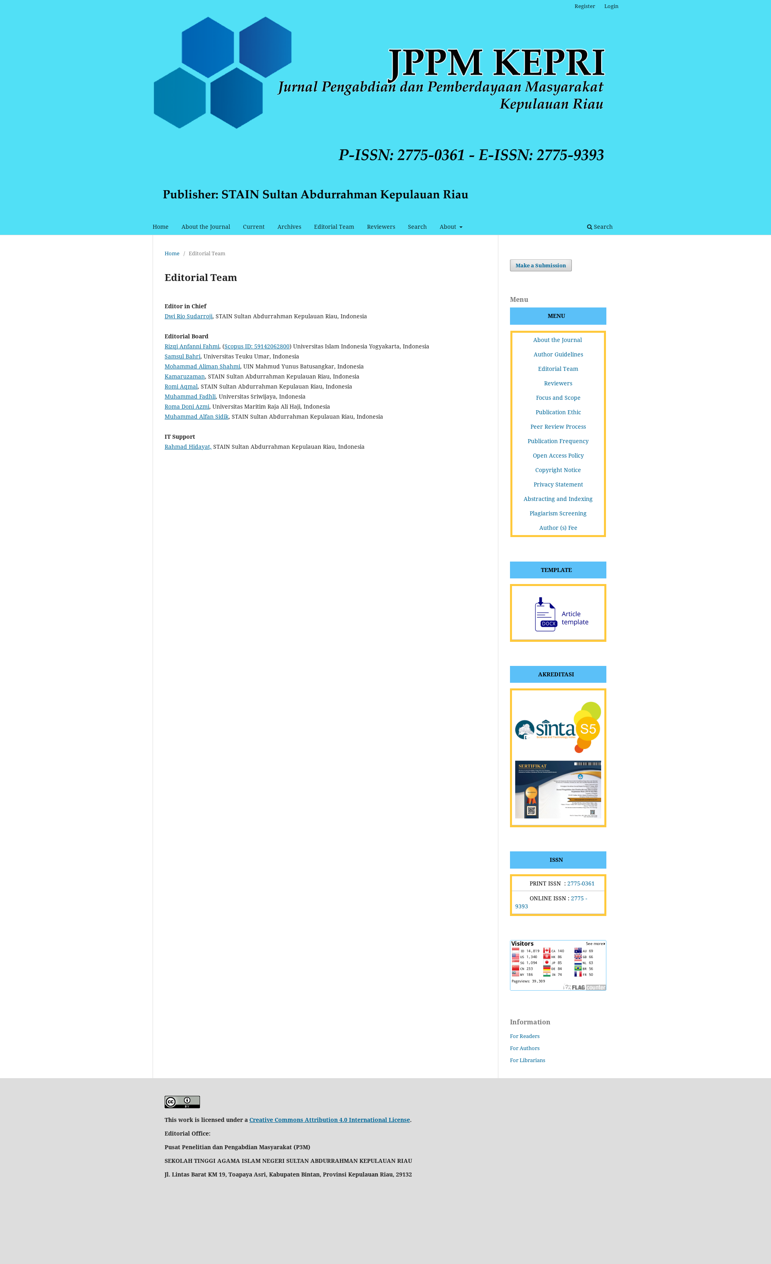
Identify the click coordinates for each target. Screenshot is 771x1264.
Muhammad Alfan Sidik (196, 416)
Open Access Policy (558, 455)
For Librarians (527, 1060)
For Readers (525, 1036)
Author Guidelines (558, 354)
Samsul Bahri (182, 356)
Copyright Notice (558, 470)
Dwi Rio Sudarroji (188, 316)
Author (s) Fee (558, 527)
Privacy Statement (558, 484)
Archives (289, 226)
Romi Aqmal (181, 386)
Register (585, 6)
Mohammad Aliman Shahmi (202, 366)
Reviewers (381, 226)
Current (254, 226)
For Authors (525, 1048)
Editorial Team (334, 226)
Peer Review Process (558, 426)
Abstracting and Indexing (558, 499)
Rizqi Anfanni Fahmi (192, 346)
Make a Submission (541, 265)
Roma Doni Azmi (187, 406)
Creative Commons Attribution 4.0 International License (329, 1120)
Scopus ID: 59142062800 (257, 346)
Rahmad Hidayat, (188, 446)
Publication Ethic (558, 412)
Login (611, 6)
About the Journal (206, 226)
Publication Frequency (558, 441)
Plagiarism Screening (558, 513)
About (449, 226)
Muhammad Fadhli (190, 396)
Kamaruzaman (185, 376)
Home (161, 226)
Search (417, 226)
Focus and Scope (558, 397)
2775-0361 (581, 883)
